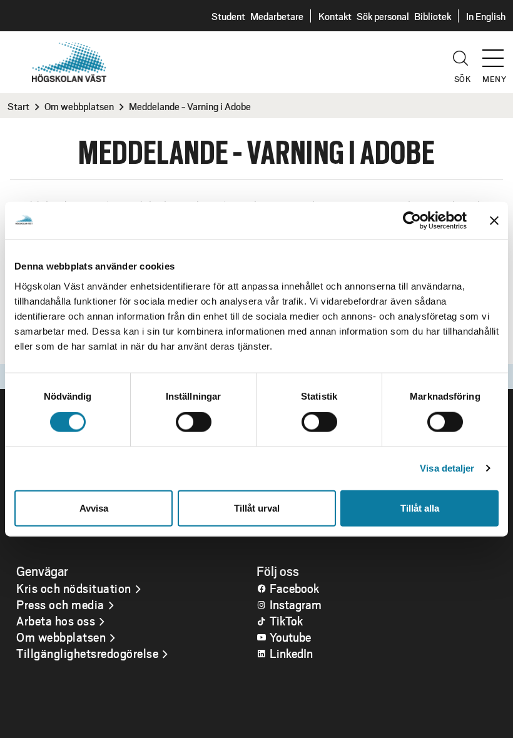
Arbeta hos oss (55, 620)
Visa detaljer (447, 468)
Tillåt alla (419, 507)
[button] (497, 52)
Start (18, 106)
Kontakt (335, 16)
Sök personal (383, 16)
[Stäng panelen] (494, 220)
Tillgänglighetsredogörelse (87, 653)
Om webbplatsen (79, 106)
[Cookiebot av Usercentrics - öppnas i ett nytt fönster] (412, 220)
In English (485, 16)
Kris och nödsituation (73, 588)
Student (228, 16)
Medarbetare (276, 16)
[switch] (193, 422)
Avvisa (93, 507)
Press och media (60, 604)
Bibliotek (432, 16)
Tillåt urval (257, 507)
